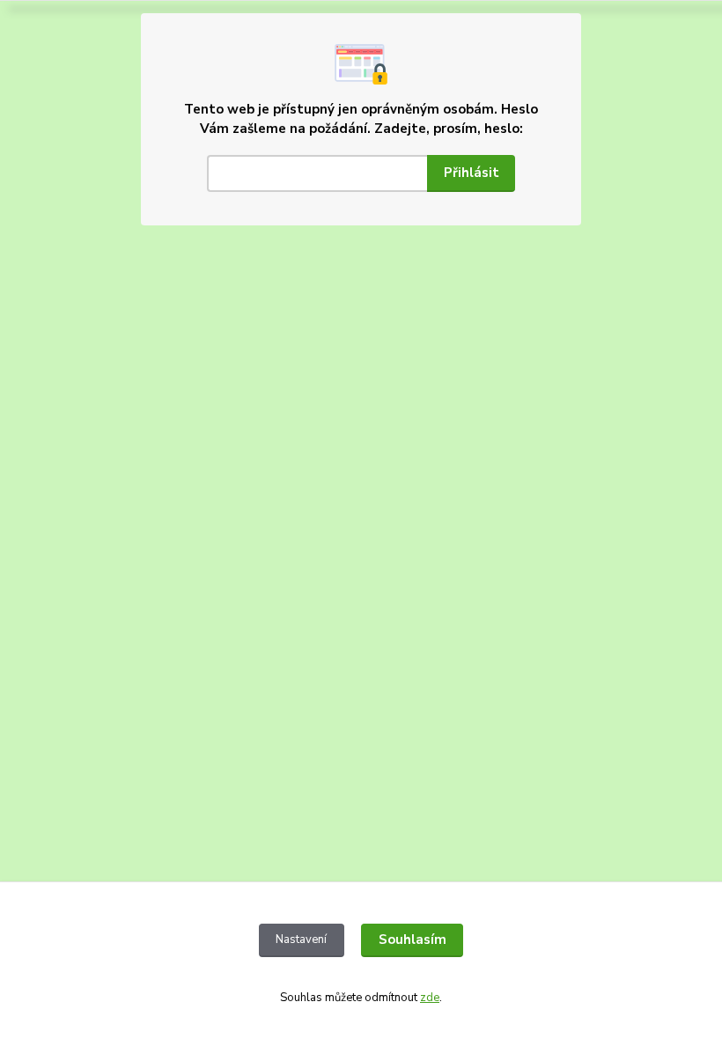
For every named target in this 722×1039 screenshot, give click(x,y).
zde (429, 998)
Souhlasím (412, 939)
